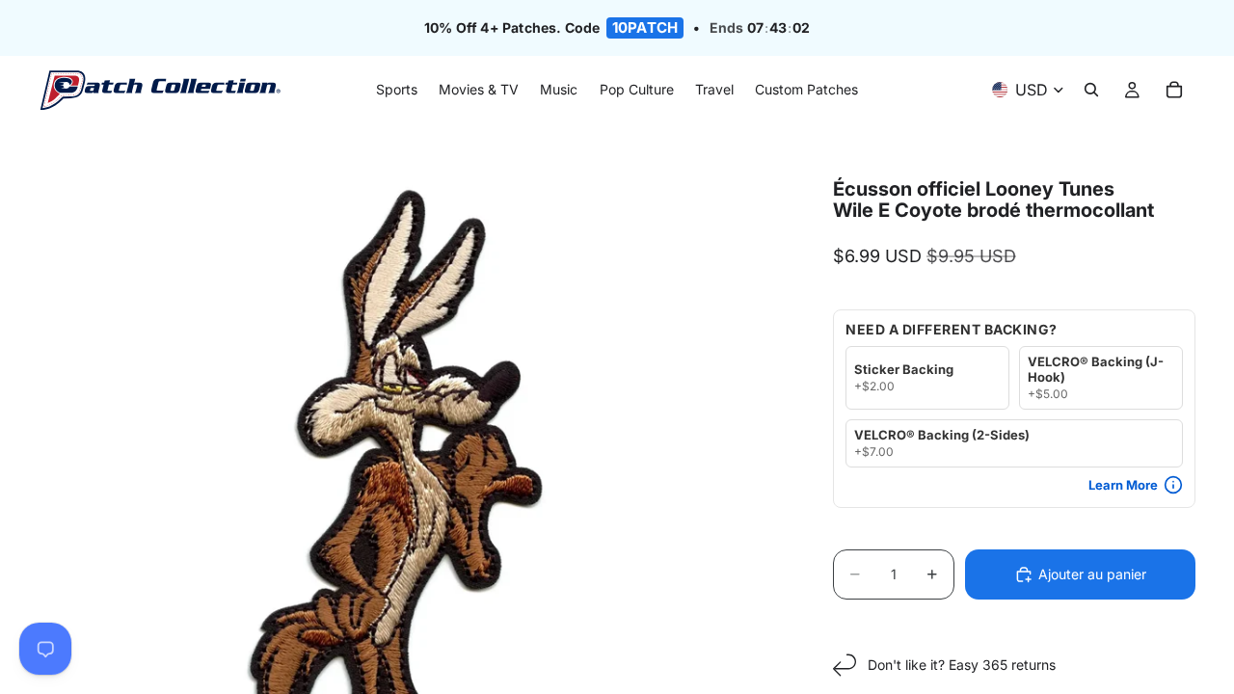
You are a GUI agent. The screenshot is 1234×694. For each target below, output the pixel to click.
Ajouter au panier (1092, 574)
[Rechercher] (1091, 90)
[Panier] (1174, 90)
